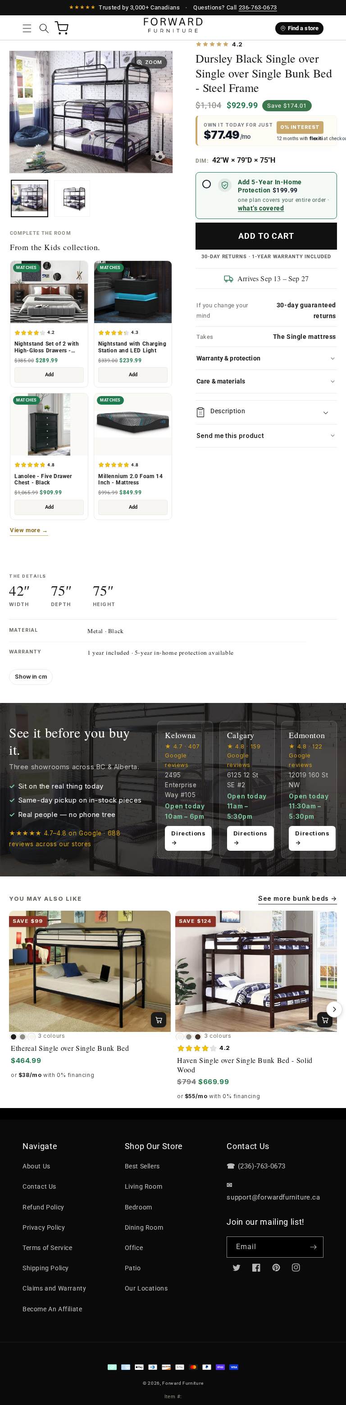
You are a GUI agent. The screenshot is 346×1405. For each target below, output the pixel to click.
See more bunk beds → (297, 898)
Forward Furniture (182, 1383)
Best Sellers (142, 1166)
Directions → (188, 838)
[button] (27, 28)
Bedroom (138, 1207)
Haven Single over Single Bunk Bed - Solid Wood (245, 1065)
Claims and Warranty (54, 1288)
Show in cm (31, 676)
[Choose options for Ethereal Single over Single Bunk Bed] (158, 1019)
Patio (133, 1268)
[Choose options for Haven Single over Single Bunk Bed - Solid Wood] (324, 1019)
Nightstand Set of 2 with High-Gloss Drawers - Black (46, 347)
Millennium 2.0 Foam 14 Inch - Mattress (130, 479)
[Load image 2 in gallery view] (72, 198)
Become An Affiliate (52, 1309)
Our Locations (146, 1288)
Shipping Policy (46, 1268)
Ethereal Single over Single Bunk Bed (70, 1048)
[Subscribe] (313, 1247)
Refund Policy (43, 1207)
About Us (36, 1166)
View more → (29, 530)
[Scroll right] (334, 1009)
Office (134, 1247)
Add (49, 375)
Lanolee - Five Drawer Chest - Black (43, 479)
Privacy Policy (44, 1227)
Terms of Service (48, 1247)
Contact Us (39, 1186)
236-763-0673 (258, 7)
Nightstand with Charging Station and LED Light (132, 347)
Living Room (144, 1186)
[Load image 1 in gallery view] (29, 198)
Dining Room (144, 1227)
